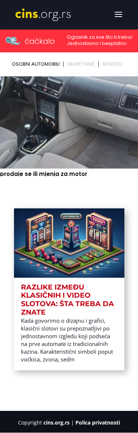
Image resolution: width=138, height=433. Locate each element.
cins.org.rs (56, 422)
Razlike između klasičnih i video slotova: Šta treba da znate (67, 299)
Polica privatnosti (97, 422)
